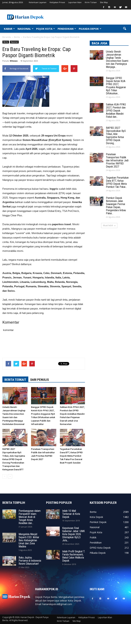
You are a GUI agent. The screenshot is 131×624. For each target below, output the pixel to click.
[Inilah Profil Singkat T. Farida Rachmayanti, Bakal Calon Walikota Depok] (53, 555)
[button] (124, 29)
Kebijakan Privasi (57, 2)
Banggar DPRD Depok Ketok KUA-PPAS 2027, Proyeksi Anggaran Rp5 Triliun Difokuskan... (116, 85)
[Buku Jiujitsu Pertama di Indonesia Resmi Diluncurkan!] (9, 561)
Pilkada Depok (98, 552)
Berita (5, 42)
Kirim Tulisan (91, 2)
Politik (93, 537)
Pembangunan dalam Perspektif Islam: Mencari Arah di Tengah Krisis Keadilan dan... (30, 517)
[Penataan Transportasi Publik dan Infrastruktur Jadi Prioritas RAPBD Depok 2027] (43, 437)
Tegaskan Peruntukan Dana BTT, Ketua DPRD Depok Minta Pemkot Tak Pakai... (117, 182)
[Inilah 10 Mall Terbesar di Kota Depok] (53, 514)
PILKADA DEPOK (89, 28)
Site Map (104, 2)
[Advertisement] (44, 346)
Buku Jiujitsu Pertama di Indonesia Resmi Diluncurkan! (30, 560)
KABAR (8, 28)
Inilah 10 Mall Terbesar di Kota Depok (71, 514)
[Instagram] (109, 7)
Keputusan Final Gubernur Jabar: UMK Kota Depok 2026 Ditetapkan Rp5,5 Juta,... (73, 534)
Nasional (14, 42)
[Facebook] (103, 7)
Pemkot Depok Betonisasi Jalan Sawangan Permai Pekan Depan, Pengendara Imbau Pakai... (116, 205)
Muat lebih (108, 225)
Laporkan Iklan (75, 2)
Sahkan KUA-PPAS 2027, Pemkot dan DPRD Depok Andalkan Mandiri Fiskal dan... (116, 110)
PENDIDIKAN (66, 28)
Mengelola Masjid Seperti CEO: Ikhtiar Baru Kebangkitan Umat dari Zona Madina (29, 540)
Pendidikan (96, 542)
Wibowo (14, 61)
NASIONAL (24, 28)
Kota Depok (96, 517)
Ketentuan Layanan (37, 2)
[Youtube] (126, 7)
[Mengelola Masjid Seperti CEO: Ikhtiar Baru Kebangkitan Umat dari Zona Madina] (9, 537)
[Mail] (114, 7)
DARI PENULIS (39, 380)
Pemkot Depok (98, 522)
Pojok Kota (96, 532)
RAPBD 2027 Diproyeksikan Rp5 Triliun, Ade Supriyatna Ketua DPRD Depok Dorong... (116, 135)
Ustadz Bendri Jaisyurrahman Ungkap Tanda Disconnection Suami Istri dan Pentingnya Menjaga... (117, 59)
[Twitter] (120, 7)
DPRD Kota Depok (100, 547)
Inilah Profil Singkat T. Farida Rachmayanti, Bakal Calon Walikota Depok (73, 556)
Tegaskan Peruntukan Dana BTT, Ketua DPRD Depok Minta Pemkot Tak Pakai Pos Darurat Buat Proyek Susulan (71, 456)
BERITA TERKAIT (15, 380)
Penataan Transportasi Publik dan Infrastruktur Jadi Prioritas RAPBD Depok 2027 (117, 160)
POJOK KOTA (44, 28)
